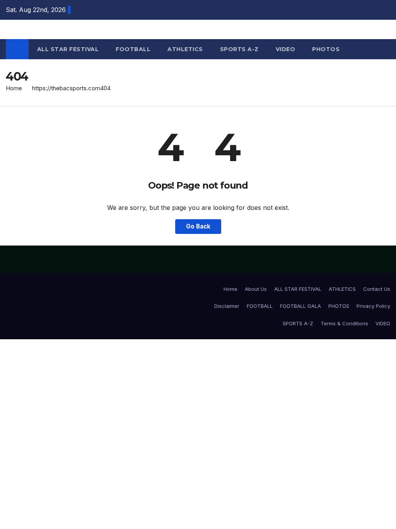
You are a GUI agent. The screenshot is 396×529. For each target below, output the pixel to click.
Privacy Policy (373, 306)
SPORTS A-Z (239, 49)
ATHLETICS (185, 49)
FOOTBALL (133, 49)
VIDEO (285, 49)
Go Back (198, 226)
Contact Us (376, 289)
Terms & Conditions (344, 323)
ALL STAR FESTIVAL (68, 49)
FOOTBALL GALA (300, 306)
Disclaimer (226, 306)
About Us (256, 289)
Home (14, 88)
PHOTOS (326, 49)
